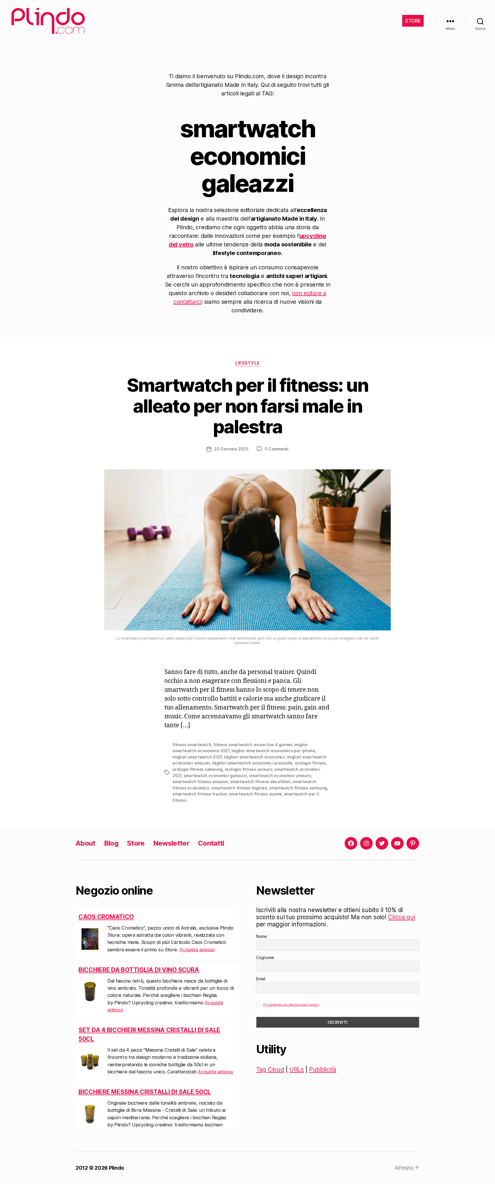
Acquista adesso (197, 949)
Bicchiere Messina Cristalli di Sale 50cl (144, 1091)
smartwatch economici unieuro (280, 775)
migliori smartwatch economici (254, 756)
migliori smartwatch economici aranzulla (252, 762)
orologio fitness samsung (197, 769)
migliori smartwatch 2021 (197, 756)
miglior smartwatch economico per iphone (273, 750)
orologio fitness (310, 762)
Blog (111, 843)
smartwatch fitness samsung (298, 787)
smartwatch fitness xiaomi (255, 793)
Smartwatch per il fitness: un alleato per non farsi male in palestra (247, 406)
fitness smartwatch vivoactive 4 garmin (252, 744)
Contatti (211, 843)
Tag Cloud (270, 1069)
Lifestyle (247, 363)
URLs (296, 1069)
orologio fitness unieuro (248, 769)
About (85, 843)
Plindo (116, 1168)
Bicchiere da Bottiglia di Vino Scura (138, 969)
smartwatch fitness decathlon (260, 781)
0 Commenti (276, 448)
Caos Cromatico (106, 916)
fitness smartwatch (191, 744)
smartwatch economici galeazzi (215, 775)
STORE (413, 21)
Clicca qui (401, 917)
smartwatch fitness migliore (239, 787)
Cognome (265, 957)
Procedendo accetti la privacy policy (291, 1005)
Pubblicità (322, 1069)
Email (260, 978)
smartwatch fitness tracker (199, 793)
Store (136, 843)
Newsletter (171, 843)
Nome (261, 936)
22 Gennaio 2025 (231, 448)
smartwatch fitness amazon (200, 781)
